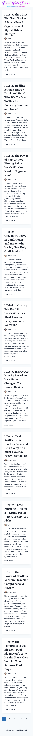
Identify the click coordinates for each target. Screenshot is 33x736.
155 (22, 719)
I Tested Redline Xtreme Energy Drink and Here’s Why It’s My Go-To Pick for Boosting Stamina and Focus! (16, 97)
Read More (9, 74)
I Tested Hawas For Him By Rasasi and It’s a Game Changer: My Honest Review (16, 379)
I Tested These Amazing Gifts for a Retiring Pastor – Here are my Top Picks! (16, 512)
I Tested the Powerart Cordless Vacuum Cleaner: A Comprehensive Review (16, 580)
